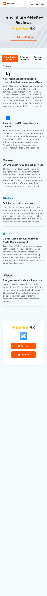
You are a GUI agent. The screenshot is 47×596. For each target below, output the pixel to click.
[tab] (10, 58)
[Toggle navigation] (41, 4)
